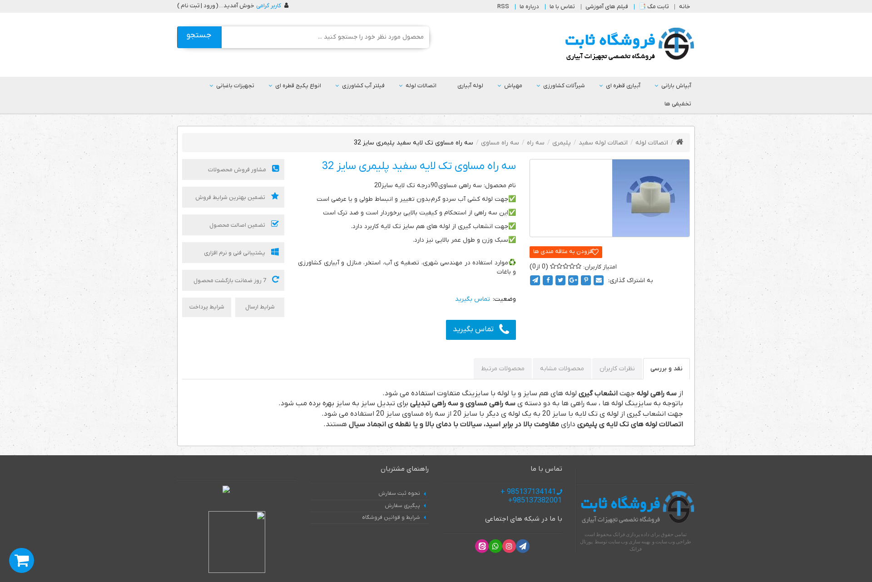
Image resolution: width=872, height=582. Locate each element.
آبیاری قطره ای (623, 86)
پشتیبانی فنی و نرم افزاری (235, 253)
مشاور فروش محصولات (238, 170)
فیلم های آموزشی (606, 6)
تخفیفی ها (677, 104)
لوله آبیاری (470, 86)
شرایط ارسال (260, 307)
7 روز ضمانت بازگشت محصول (230, 280)
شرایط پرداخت (206, 307)
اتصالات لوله (421, 86)
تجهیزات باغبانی (235, 86)
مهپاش (513, 86)
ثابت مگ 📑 (654, 6)
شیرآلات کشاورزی (564, 86)
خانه (684, 6)
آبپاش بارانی (676, 86)
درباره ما (529, 6)
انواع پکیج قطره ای (298, 86)
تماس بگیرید (473, 329)
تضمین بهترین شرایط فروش (231, 197)
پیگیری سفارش (402, 505)
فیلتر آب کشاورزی (363, 86)
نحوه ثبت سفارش (399, 493)
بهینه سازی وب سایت (629, 541)
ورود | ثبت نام (198, 6)
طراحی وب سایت (673, 541)
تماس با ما (562, 6)
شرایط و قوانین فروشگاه (391, 517)
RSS (503, 6)
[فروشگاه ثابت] (627, 44)
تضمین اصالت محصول (238, 225)
